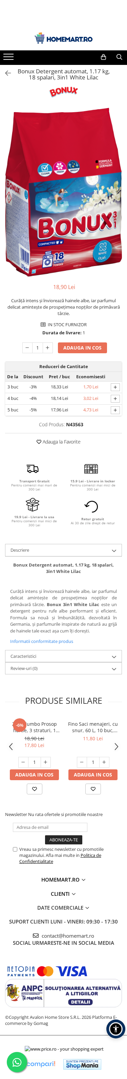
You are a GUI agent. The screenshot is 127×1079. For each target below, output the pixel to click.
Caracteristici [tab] (23, 656)
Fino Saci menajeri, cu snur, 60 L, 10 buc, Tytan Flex (93, 727)
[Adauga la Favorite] (34, 789)
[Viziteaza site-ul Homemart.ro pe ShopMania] (82, 1064)
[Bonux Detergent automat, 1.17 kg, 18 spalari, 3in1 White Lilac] (63, 192)
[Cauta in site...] (119, 57)
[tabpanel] (63, 192)
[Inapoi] (5, 73)
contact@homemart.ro (67, 935)
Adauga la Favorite (61, 441)
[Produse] (9, 59)
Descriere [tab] (19, 550)
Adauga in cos (82, 347)
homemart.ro (61, 879)
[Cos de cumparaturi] (103, 57)
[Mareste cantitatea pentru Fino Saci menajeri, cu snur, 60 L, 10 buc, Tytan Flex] (104, 762)
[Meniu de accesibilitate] (115, 1029)
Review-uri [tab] (24, 668)
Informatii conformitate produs (41, 641)
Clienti (61, 893)
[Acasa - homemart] (64, 38)
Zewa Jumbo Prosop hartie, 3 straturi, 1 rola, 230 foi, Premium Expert (34, 727)
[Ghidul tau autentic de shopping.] (41, 1064)
